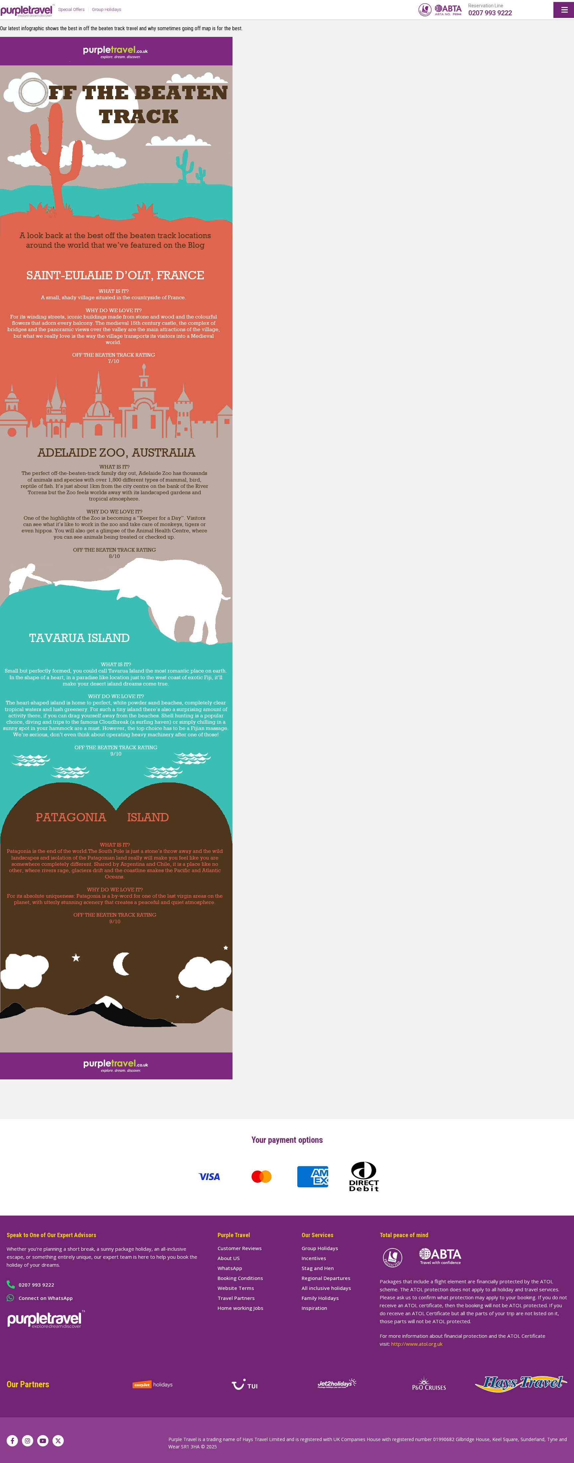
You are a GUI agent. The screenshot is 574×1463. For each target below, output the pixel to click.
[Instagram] (27, 1440)
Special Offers (71, 9)
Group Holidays (106, 9)
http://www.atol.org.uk (416, 1343)
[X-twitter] (58, 1440)
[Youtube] (42, 1440)
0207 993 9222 (490, 13)
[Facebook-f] (12, 1440)
